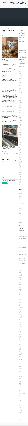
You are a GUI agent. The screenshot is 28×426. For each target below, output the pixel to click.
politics (19, 210)
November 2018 (20, 137)
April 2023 (20, 99)
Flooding (19, 397)
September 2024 (20, 87)
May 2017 (20, 150)
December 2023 (20, 291)
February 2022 (20, 109)
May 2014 (20, 373)
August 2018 (20, 139)
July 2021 (20, 114)
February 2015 (20, 169)
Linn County (20, 206)
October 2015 (20, 361)
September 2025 (20, 276)
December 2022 (20, 102)
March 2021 (20, 117)
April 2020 (20, 125)
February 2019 (20, 135)
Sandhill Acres (17, 11)
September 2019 (20, 130)
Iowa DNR (20, 402)
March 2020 (20, 323)
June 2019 (20, 132)
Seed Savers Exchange (21, 409)
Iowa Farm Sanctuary (10, 68)
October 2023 (20, 95)
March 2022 (20, 306)
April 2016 (20, 159)
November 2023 (20, 94)
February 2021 (20, 118)
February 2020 (20, 324)
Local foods (20, 404)
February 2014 (20, 375)
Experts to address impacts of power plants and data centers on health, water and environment (22, 42)
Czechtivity (6, 9)
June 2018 (20, 338)
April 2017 (20, 348)
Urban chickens (20, 215)
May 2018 (20, 141)
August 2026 (20, 71)
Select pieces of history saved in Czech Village (22, 44)
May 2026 (20, 73)
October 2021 (20, 112)
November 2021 (20, 309)
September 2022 (20, 104)
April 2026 (20, 271)
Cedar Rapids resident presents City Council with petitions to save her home (22, 33)
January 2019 (20, 333)
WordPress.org (20, 223)
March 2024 (20, 289)
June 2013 (20, 183)
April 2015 (20, 365)
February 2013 (20, 186)
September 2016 (20, 353)
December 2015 (20, 162)
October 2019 (20, 129)
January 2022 (20, 110)
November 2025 (20, 77)
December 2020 (20, 119)
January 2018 (20, 144)
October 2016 (20, 155)
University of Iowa (20, 412)
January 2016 (20, 161)
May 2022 (20, 107)
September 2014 (20, 370)
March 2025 (20, 83)
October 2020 (20, 318)
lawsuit (5, 151)
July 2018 (20, 140)
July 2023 (20, 97)
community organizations (21, 392)
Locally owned (20, 207)
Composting (20, 196)
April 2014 (20, 176)
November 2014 (20, 171)
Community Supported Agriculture (22, 195)
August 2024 (20, 88)
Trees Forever (20, 213)
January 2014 (20, 178)
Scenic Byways (20, 211)
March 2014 (20, 177)
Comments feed (20, 222)
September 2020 (20, 319)
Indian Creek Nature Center (21, 203)
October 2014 (20, 172)
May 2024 (20, 90)
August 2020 (20, 122)
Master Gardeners (21, 208)
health (19, 201)
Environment (20, 395)
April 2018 (20, 142)
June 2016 (20, 355)
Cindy (2, 35)
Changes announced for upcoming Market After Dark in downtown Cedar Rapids (14, 154)
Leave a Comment (16, 35)
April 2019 (20, 331)
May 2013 (20, 184)
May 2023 (20, 296)
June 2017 (20, 149)
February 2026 (20, 75)
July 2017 (20, 346)
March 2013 (20, 383)
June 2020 (20, 321)
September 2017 (20, 147)
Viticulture (20, 414)
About (3, 9)
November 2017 (20, 343)
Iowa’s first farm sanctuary (8, 71)
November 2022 (20, 103)
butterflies (20, 390)
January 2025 (20, 84)
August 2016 (20, 156)
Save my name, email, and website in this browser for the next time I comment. (10, 181)
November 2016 (20, 154)
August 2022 (20, 105)
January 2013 (20, 187)
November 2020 (20, 120)
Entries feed (20, 419)
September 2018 (20, 336)
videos (19, 216)
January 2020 (20, 127)
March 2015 (20, 168)
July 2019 (20, 131)
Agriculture (20, 191)
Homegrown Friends (4, 11)
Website (3, 177)
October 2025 (20, 78)
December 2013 (20, 179)
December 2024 (20, 85)
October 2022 (20, 301)
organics (20, 407)
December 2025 (20, 274)
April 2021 (20, 314)
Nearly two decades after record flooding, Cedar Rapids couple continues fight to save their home (22, 38)
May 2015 (20, 167)
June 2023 (20, 98)
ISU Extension (20, 205)
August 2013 (20, 182)
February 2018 (20, 341)
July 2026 (20, 269)
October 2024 (20, 284)
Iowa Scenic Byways (11, 11)
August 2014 (20, 173)
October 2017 (20, 146)
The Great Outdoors (21, 212)
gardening (20, 200)
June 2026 (20, 72)
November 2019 (20, 326)
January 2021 (20, 316)
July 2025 (20, 80)
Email (3, 174)
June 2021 (20, 115)
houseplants (20, 400)
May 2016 (20, 356)
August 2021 (20, 311)
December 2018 (20, 136)
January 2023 (20, 299)
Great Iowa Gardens (17, 9)
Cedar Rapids (20, 193)
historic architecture (21, 399)
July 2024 (20, 286)
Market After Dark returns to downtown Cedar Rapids (22, 35)
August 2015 (20, 165)
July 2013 (20, 380)
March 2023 (20, 100)
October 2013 (20, 378)
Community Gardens (21, 194)
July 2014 (20, 174)
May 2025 (20, 279)
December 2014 (20, 368)
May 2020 (20, 124)
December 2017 (20, 145)
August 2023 (20, 294)
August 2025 (20, 277)
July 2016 (20, 157)
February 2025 (20, 281)
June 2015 (20, 166)
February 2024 (20, 92)
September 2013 (20, 181)
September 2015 (20, 164)
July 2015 (20, 363)
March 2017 (20, 151)
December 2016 (20, 351)
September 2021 (20, 113)
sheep (6, 151)
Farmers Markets (12, 9)
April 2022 (20, 108)
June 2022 (20, 304)
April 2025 (20, 82)
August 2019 (20, 328)
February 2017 (20, 152)
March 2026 (20, 272)
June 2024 (20, 89)
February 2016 (20, 358)
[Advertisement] (14, 19)
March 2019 (20, 134)
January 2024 (20, 93)
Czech (19, 394)
